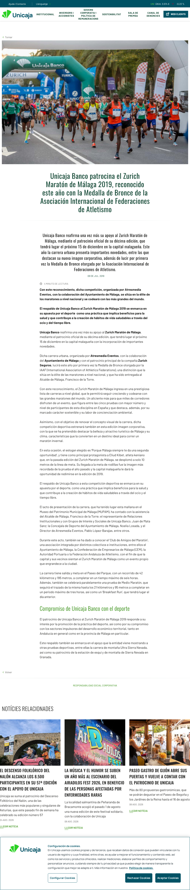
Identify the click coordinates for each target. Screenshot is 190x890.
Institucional (45, 14)
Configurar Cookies (62, 878)
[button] (7, 37)
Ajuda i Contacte (17, 3)
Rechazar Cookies (138, 878)
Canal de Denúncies (153, 14)
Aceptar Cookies (168, 878)
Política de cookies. (141, 868)
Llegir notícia (74, 827)
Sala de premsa (133, 14)
